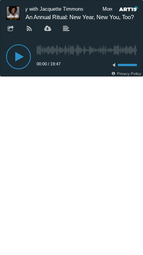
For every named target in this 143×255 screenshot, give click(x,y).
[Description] (66, 29)
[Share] (10, 29)
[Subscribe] (29, 29)
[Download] (47, 29)
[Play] (18, 56)
